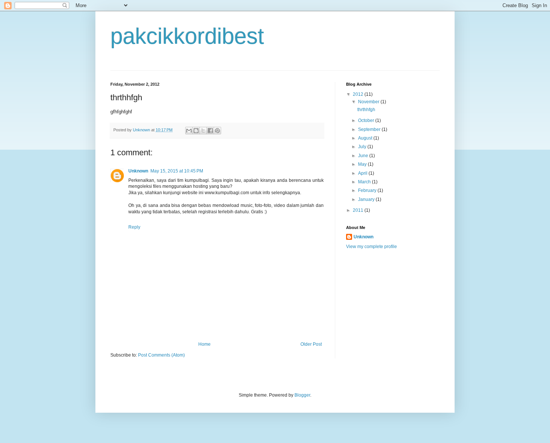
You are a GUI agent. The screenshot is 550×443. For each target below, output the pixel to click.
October (366, 120)
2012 (358, 94)
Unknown (138, 171)
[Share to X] (203, 130)
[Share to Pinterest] (217, 130)
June (363, 155)
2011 (358, 210)
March (365, 181)
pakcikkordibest (187, 36)
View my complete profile (371, 246)
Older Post (311, 344)
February (368, 190)
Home (204, 344)
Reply (134, 227)
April (363, 173)
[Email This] (189, 130)
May (363, 164)
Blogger (302, 395)
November (369, 101)
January (367, 199)
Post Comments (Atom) (161, 355)
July (362, 146)
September (370, 129)
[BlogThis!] (196, 130)
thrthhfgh (366, 109)
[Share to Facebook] (210, 130)
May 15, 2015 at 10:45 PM (176, 171)
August (365, 138)
